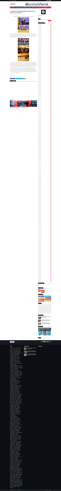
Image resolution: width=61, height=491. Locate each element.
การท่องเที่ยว (11, 366)
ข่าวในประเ (20, 385)
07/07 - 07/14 (44, 143)
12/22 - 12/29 (44, 173)
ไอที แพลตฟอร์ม (11, 487)
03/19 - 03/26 (44, 59)
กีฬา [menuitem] (41, 7)
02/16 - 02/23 (44, 183)
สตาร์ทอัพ (19, 473)
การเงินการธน (19, 361)
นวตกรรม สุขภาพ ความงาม (12, 433)
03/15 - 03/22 (44, 252)
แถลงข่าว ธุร (19, 407)
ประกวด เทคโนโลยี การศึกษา (13, 441)
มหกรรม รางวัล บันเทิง (12, 452)
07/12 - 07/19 (44, 273)
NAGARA (11, 351)
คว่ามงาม (19, 394)
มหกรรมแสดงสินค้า (15, 454)
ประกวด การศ (11, 440)
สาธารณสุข (11, 476)
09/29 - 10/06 (44, 158)
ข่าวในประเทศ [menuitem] (13, 7)
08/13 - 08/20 (44, 85)
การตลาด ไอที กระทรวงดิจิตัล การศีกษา (13, 365)
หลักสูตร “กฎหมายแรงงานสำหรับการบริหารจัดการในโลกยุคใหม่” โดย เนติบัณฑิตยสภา (45, 320)
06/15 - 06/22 (44, 204)
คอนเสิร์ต (13, 395)
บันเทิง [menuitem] (36, 7)
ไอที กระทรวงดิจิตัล (14, 486)
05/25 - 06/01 (44, 200)
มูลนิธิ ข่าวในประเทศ (12, 455)
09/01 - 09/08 (44, 153)
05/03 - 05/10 (44, 261)
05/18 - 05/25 (44, 199)
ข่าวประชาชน (20, 386)
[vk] (48, 299)
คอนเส (21, 394)
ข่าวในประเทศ (11, 383)
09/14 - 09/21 (44, 220)
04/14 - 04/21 (44, 128)
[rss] (41, 298)
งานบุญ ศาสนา (11, 397)
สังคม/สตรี (12, 9)
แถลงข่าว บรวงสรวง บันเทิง (12, 410)
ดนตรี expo (15, 398)
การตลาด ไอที (20, 363)
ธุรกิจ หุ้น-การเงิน (11, 428)
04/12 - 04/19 (44, 257)
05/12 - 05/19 (44, 133)
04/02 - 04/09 (44, 61)
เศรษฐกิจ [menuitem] (20, 7)
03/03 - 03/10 (44, 121)
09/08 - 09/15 (44, 154)
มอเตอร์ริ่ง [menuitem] (29, 7)
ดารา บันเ (20, 399)
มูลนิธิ (18, 454)
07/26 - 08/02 (44, 276)
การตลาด (15, 362)
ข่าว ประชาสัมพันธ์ (17, 376)
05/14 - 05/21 (44, 69)
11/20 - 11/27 (44, 38)
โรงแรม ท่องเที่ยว (18, 465)
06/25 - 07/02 (44, 76)
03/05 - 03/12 (44, 56)
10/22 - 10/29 (44, 97)
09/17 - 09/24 (44, 91)
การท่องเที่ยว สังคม (15, 366)
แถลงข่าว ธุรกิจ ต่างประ (12, 409)
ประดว (14, 444)
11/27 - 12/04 (44, 39)
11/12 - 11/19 (44, 101)
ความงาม (16, 394)
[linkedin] (48, 341)
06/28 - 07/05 (44, 271)
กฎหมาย (12, 353)
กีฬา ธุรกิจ (21, 374)
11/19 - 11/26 (44, 102)
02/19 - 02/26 (44, 54)
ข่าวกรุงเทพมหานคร (19, 377)
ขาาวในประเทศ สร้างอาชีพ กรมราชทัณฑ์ (14, 388)
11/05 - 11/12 (44, 100)
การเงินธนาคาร (11, 362)
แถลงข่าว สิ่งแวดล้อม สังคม (12, 418)
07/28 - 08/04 (44, 147)
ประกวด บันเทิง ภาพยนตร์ (18, 441)
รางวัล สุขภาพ (11, 464)
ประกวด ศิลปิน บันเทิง (12, 442)
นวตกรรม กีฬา (17, 431)
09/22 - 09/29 (44, 157)
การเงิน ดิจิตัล (15, 361)
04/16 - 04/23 (44, 64)
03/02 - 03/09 (44, 185)
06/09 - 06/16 (44, 138)
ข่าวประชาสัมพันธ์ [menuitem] (45, 7)
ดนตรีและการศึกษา (12, 399)
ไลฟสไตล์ (19, 467)
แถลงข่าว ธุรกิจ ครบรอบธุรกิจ (16, 408)
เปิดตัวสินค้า (19, 444)
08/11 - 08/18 (44, 149)
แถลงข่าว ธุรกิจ (11, 408)
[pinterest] (48, 298)
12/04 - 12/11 (44, 40)
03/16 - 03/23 (44, 188)
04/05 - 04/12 (44, 256)
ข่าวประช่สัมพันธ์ (16, 386)
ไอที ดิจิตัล (18, 486)
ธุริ (17, 428)
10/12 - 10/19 (44, 225)
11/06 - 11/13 (44, 35)
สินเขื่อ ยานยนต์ (11, 477)
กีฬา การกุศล (21, 373)
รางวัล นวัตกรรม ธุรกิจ (12, 462)
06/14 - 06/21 (44, 268)
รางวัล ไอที (15, 464)
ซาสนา (11, 398)
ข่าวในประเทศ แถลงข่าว (16, 383)
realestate (14, 351)
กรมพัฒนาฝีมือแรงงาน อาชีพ (16, 353)
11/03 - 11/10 (44, 164)
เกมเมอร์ (14, 375)
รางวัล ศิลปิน (15, 463)
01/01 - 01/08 (44, 45)
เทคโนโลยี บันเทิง (18, 422)
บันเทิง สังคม (11, 439)
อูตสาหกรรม (11, 485)
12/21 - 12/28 (44, 237)
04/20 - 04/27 (44, 194)
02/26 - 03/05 (44, 55)
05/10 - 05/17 (44, 262)
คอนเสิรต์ (11, 395)
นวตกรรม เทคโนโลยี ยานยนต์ (17, 430)
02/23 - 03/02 (44, 184)
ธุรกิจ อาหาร (15, 428)
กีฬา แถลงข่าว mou (12, 374)
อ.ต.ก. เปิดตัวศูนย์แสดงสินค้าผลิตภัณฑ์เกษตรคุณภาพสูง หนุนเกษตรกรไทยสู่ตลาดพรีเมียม (45, 323)
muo (19, 350)
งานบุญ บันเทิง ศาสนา (16, 397)
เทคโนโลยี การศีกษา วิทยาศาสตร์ (13, 422)
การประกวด (21, 366)
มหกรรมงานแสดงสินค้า (18, 453)
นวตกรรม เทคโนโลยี (12, 430)
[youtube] (41, 301)
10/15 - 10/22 (44, 96)
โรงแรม (14, 465)
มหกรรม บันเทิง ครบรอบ (12, 451)
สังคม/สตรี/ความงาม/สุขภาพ (15, 475)
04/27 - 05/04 (44, 195)
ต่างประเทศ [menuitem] (39, 7)
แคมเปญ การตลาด (19, 396)
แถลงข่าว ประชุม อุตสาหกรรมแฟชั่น (17, 411)
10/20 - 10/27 (44, 162)
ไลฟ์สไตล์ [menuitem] (33, 7)
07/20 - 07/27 (44, 210)
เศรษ (12, 473)
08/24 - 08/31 (44, 216)
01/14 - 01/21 (44, 112)
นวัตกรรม (17, 433)
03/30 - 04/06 (44, 190)
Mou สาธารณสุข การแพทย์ (15, 350)
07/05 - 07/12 (44, 272)
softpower (19, 352)
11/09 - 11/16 (44, 230)
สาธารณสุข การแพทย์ (15, 476)
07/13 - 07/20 (44, 209)
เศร (10, 473)
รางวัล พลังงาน (11, 463)
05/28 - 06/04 (44, 71)
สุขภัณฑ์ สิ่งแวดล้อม (18, 477)
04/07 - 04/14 (44, 127)
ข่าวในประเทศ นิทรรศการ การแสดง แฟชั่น (14, 385)
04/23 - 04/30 (44, 65)
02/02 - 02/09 (44, 180)
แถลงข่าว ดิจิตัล (18, 406)
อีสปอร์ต (15, 484)
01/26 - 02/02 (44, 179)
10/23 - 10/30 (44, 33)
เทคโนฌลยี (14, 421)
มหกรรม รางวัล (17, 451)
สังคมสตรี (20, 475)
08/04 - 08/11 (44, 148)
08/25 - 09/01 (44, 152)
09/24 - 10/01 (44, 92)
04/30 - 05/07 (44, 66)
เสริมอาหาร (18, 478)
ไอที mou (11, 486)
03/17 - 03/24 (44, 123)
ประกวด (20, 439)
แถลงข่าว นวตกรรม (17, 409)
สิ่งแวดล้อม (19, 476)
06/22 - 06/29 (44, 205)
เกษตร (10, 376)
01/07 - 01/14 (44, 111)
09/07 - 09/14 (44, 219)
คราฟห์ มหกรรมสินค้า (12, 394)
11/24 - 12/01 (44, 168)
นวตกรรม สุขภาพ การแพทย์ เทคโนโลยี (18, 432)
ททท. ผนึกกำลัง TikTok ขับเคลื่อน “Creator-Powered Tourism (19, 107)
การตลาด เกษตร (18, 362)
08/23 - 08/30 (44, 281)
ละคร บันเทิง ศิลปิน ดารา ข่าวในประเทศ (14, 467)
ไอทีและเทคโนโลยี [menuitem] (25, 7)
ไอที (21, 485)
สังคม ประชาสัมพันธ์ (17, 474)
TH (10, 353)
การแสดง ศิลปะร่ (11, 372)
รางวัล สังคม (18, 463)
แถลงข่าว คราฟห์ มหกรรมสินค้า (13, 406)
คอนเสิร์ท (16, 395)
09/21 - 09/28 (44, 221)
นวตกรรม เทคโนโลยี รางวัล (12, 431)
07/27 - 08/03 (44, 211)
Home (10, 0)
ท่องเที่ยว (11, 420)
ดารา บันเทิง (18, 399)
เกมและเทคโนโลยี (18, 375)
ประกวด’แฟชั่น (16, 442)
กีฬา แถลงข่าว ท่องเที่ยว (17, 374)
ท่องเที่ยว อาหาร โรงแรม (15, 420)
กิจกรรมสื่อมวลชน (15, 373)
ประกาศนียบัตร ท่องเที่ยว (12, 443)
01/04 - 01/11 (44, 240)
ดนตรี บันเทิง (18, 398)
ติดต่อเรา (15, 0)
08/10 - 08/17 (44, 214)
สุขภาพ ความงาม (14, 478)
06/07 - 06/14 (44, 267)
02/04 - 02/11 (44, 116)
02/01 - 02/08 (44, 245)
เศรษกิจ (14, 473)
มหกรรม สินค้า (16, 452)
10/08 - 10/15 (44, 95)
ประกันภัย (19, 442)
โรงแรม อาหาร (16, 466)
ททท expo (18, 419)
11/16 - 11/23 (44, 231)
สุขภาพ (11, 478)
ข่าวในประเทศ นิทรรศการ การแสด (13, 384)
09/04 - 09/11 (44, 24)
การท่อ (21, 365)
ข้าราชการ (13, 376)
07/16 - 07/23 (44, 80)
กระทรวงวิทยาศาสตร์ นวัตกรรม (13, 355)
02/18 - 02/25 (44, 118)
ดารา (15, 399)
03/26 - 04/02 (44, 60)
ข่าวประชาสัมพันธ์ (12, 387)
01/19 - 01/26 (44, 178)
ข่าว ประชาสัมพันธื (12, 377)
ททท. (20, 419)
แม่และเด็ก (16, 455)
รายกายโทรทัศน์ (18, 464)
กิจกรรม (12, 373)
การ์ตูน (19, 365)
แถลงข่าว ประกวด (17, 410)
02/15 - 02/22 (44, 247)
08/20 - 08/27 (44, 86)
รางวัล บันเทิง (16, 462)
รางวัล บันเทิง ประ (20, 462)
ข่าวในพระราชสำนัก (12, 386)
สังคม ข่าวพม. (13, 474)
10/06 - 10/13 (44, 159)
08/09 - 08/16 (44, 278)
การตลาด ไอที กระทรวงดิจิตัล (13, 364)
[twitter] (49, 0)
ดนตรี (12, 398)
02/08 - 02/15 (44, 246)
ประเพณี (16, 444)
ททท (15, 419)
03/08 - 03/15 (44, 251)
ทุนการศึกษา (11, 421)
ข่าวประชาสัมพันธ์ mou (16, 387)
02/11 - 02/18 (44, 117)
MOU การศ (11, 350)
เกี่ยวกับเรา (13, 0)
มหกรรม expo (19, 450)
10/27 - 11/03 (44, 163)
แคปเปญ (15, 396)
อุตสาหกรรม (18, 484)
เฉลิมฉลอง (20, 397)
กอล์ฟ (17, 355)
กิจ (10, 373)
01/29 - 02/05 (44, 50)
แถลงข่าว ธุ (16, 407)
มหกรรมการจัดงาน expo (12, 453)
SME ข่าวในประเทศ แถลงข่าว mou (13, 352)
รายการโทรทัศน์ (11, 465)
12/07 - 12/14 (44, 235)
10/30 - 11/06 (44, 34)
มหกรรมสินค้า (11, 454)
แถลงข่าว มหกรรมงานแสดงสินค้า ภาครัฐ (14, 417)
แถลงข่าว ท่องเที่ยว (12, 407)
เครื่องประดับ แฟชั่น (12, 396)
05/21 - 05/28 (44, 70)
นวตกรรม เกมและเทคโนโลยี (16, 429)
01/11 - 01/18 (44, 241)
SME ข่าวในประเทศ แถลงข (18, 351)
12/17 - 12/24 (44, 107)
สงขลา (16, 473)
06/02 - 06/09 (44, 137)
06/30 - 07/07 (44, 142)
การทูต (18, 366)
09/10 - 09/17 (44, 90)
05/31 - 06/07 (44, 266)
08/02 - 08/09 (44, 277)
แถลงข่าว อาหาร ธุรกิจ (12, 419)
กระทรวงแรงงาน (11, 354)
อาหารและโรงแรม (12, 484)
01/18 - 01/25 (44, 242)
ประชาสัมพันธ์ (11, 444)
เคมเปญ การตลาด (19, 395)
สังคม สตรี (21, 474)
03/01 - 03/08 (44, 250)
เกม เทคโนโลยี (11, 375)
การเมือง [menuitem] (17, 7)
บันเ (17, 439)
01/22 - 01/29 (44, 49)
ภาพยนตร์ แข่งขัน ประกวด (12, 450)
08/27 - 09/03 (44, 87)
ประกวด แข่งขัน (15, 440)
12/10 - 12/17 (44, 106)
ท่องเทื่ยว (19, 420)
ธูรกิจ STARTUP (20, 428)
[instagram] (50, 0)
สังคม (10, 474)
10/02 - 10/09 (44, 29)
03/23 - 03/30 (44, 189)
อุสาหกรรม (21, 484)
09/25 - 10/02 (44, 28)
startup (21, 352)
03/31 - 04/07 (44, 126)
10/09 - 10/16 (44, 30)
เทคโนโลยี (17, 421)
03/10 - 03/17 (44, 122)
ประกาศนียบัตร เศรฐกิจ (18, 443)
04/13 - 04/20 (44, 193)
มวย (16, 450)
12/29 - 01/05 (44, 174)
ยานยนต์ (18, 455)
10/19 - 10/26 (44, 226)
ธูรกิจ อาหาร (11, 429)
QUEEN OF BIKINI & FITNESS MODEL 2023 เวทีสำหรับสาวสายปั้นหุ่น (45, 317)
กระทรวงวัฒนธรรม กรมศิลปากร (17, 354)
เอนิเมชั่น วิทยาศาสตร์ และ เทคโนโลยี (16, 485)
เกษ (20, 375)
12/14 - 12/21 (44, 236)
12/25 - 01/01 (44, 44)
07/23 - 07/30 (44, 81)
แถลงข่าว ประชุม (11, 411)
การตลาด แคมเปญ (16, 363)
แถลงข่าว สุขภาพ (17, 418)
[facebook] (48, 0)
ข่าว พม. (15, 377)
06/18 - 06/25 (44, 75)
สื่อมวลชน (15, 477)
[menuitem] (11, 7)
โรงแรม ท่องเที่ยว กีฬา (12, 466)
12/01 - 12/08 (44, 169)
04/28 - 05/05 (44, 131)
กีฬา (18, 373)
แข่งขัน (19, 388)
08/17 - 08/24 (44, 215)
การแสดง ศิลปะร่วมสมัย (16, 372)
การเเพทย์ (20, 372)
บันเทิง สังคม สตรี (15, 439)
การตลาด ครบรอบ (12, 363)
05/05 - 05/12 (44, 132)
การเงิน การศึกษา (11, 361)
